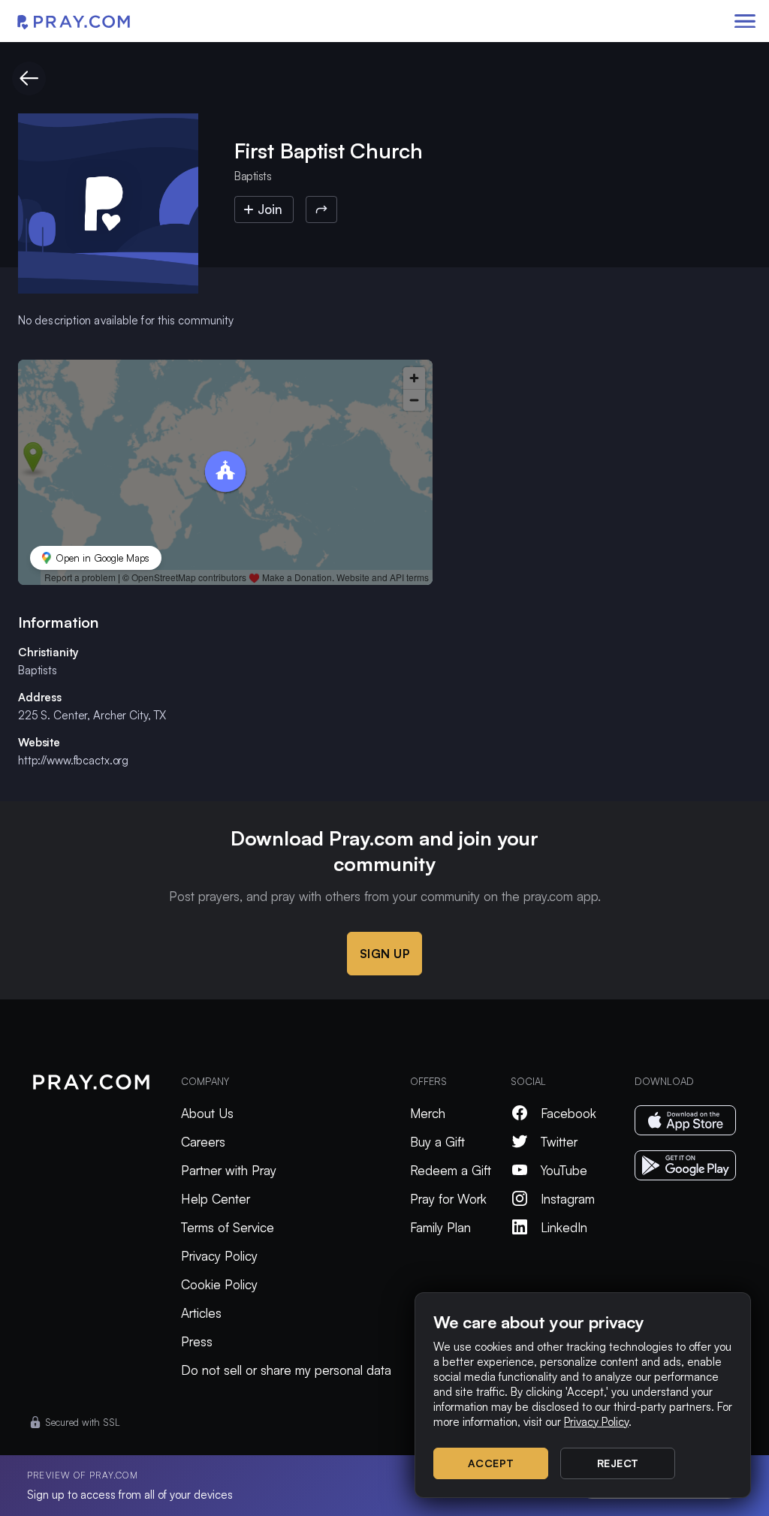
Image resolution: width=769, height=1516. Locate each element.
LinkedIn (564, 1227)
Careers (203, 1142)
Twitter (559, 1142)
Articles (201, 1313)
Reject (618, 1463)
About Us (207, 1113)
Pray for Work (448, 1199)
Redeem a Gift (450, 1170)
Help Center (215, 1199)
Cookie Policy (219, 1284)
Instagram (568, 1199)
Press (197, 1341)
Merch (427, 1113)
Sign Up (385, 953)
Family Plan (440, 1227)
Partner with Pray (228, 1170)
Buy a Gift (437, 1142)
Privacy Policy (219, 1256)
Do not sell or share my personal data (286, 1370)
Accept (491, 1463)
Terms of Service (227, 1227)
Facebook (568, 1113)
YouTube (564, 1170)
